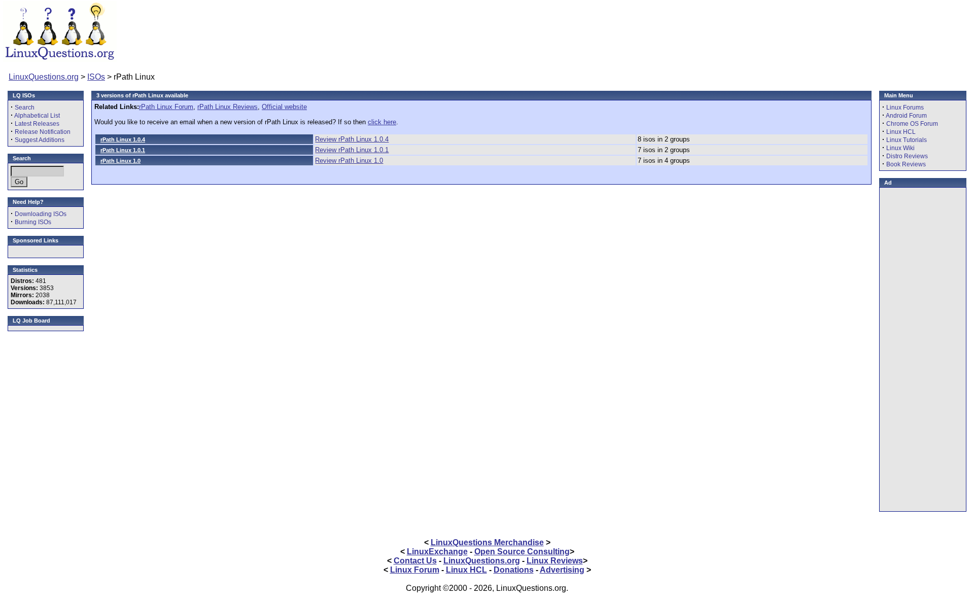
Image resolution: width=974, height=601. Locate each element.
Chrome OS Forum (912, 123)
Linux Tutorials (906, 140)
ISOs (96, 77)
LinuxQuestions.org (44, 77)
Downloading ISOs (40, 214)
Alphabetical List (37, 115)
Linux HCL (901, 131)
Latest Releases (37, 123)
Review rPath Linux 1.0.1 (352, 150)
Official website (284, 107)
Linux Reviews (555, 560)
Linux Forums (905, 107)
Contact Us (415, 560)
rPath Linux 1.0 (120, 161)
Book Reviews (906, 164)
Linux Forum (414, 569)
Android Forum (906, 115)
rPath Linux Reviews (227, 107)
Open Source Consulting (522, 551)
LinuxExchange (437, 551)
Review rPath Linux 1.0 (349, 160)
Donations (514, 569)
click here (382, 122)
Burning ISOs (33, 222)
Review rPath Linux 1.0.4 (352, 139)
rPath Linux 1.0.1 (122, 150)
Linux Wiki (900, 148)
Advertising (562, 569)
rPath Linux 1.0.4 (122, 139)
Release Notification (43, 131)
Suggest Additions (39, 140)
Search (24, 107)
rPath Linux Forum (166, 107)
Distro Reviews (907, 156)
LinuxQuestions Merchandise (487, 542)
